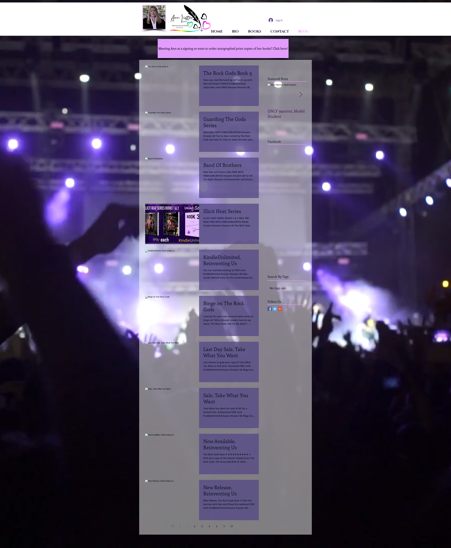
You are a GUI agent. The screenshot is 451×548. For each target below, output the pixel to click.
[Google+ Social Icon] (280, 309)
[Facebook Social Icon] (270, 309)
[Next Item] (300, 94)
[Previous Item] (273, 94)
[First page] (172, 526)
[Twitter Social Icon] (275, 309)
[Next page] (224, 526)
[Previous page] (180, 526)
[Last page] (231, 526)
